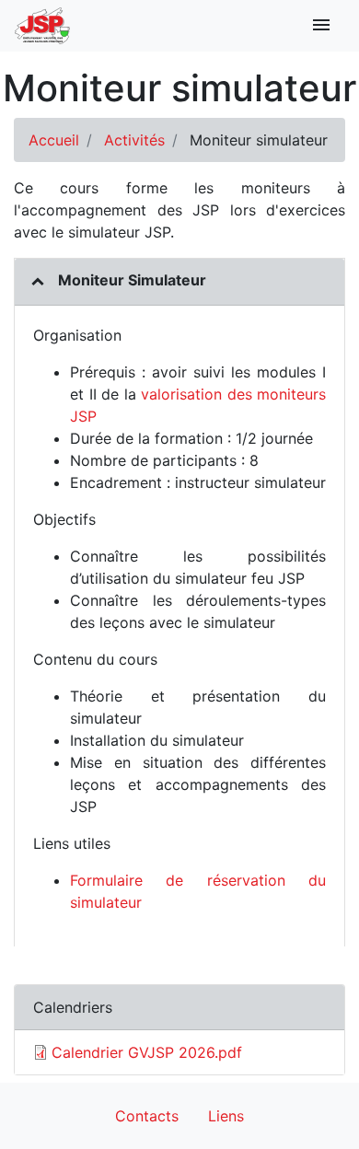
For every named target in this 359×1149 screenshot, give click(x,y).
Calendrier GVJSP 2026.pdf (147, 1052)
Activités (134, 140)
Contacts (147, 1116)
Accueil (54, 140)
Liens (226, 1116)
